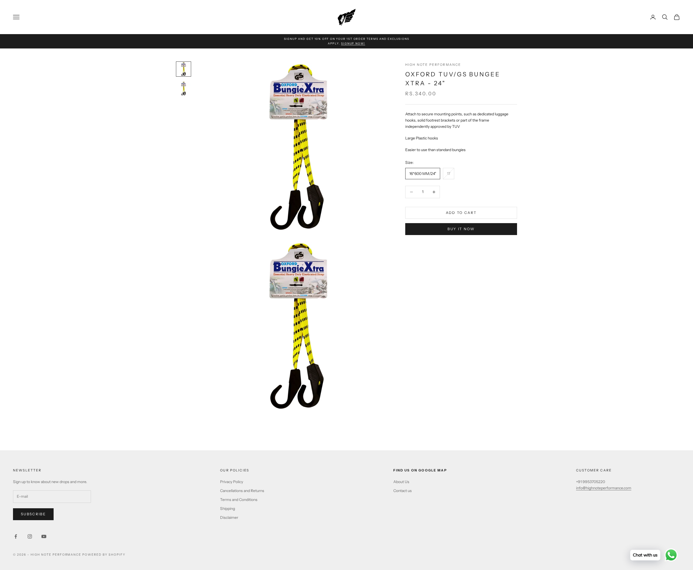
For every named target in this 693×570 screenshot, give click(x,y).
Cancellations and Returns (242, 490)
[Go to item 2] (183, 88)
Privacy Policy (231, 481)
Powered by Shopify (103, 554)
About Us (401, 481)
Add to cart (461, 212)
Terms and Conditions (238, 499)
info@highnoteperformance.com (603, 488)
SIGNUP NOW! (353, 43)
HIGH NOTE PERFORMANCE (433, 65)
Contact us (402, 490)
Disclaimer (229, 517)
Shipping (227, 508)
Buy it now (461, 229)
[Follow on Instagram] (29, 536)
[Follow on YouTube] (44, 536)
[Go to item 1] (183, 69)
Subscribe (33, 514)
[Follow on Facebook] (15, 536)
